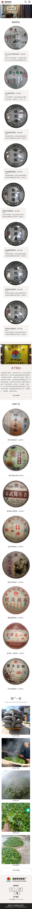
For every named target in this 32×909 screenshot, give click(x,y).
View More (16, 395)
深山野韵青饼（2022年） (13, 93)
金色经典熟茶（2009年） (16, 547)
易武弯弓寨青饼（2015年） (11, 211)
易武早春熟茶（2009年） (16, 582)
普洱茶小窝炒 (16, 768)
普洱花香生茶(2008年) (16, 475)
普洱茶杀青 (16, 800)
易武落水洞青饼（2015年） (14, 289)
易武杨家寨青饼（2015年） (14, 172)
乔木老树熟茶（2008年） (16, 689)
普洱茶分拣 (16, 833)
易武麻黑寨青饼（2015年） (14, 250)
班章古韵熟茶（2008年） (16, 440)
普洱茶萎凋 (16, 865)
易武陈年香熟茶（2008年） (16, 511)
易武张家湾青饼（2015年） (14, 132)
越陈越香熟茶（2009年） (16, 618)
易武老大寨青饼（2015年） (14, 329)
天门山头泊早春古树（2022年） (15, 54)
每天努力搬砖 (16, 736)
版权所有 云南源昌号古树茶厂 (16, 905)
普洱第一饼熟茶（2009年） (16, 653)
